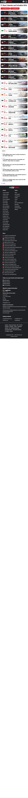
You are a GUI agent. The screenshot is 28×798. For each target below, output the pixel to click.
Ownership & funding (17, 329)
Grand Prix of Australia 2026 (10, 235)
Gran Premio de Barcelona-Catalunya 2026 (13, 247)
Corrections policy (8, 329)
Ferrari (16, 199)
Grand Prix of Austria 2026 (9, 249)
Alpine (16, 192)
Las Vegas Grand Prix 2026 (9, 271)
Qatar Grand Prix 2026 (9, 272)
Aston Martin (17, 194)
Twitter (15, 326)
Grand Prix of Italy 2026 (9, 257)
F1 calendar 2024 (14, 8)
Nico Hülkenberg (6, 226)
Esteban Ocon (5, 216)
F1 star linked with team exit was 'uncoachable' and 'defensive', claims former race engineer (13, 160)
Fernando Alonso (6, 217)
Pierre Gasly (5, 201)
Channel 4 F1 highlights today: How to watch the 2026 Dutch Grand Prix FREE (14, 180)
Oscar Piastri (5, 197)
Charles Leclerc (6, 194)
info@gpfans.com (6, 302)
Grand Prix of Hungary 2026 (10, 254)
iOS (9, 328)
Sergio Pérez (5, 229)
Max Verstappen (6, 206)
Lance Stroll (5, 219)
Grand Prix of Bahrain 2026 (9, 262)
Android (6, 328)
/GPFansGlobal (7, 285)
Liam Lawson (5, 204)
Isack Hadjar (5, 202)
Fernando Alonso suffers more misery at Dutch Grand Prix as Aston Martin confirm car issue (14, 170)
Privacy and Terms (12, 324)
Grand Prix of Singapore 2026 (10, 264)
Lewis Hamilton (6, 192)
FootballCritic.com (18, 318)
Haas (16, 201)
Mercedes (17, 204)
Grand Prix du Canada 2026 (10, 244)
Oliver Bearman (6, 214)
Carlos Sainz (5, 209)
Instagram (19, 326)
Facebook (11, 326)
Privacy (11, 331)
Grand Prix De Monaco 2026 (10, 245)
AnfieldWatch (17, 320)
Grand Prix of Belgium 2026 (9, 252)
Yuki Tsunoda (5, 223)
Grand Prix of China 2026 (9, 237)
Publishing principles (15, 328)
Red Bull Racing (18, 207)
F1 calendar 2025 (5, 8)
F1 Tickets (7, 331)
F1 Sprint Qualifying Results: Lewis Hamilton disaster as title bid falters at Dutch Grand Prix (14, 175)
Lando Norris (5, 196)
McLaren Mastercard (19, 202)
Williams (16, 209)
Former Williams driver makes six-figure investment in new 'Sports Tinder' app (14, 155)
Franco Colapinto (6, 199)
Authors (6, 324)
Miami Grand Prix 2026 (9, 242)
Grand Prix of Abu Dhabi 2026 (10, 274)
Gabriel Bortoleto (6, 224)
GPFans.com (5, 320)
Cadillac (16, 197)
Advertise (7, 326)
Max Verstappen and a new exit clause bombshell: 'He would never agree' (14, 165)
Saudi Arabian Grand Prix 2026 (10, 240)
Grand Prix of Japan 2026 (9, 238)
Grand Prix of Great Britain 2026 (10, 250)
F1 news (3, 183)
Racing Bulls (17, 206)
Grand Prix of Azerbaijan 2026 (10, 260)
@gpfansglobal (7, 281)
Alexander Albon (6, 207)
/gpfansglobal (7, 280)
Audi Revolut (17, 196)
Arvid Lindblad (6, 221)
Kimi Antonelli (5, 211)
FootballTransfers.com (7, 318)
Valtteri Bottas (6, 228)
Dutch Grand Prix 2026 (9, 255)
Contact (20, 324)
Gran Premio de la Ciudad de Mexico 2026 (12, 267)
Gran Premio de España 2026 (10, 259)
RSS (17, 324)
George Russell (6, 212)
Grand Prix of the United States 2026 (11, 265)
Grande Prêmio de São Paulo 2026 (11, 269)
